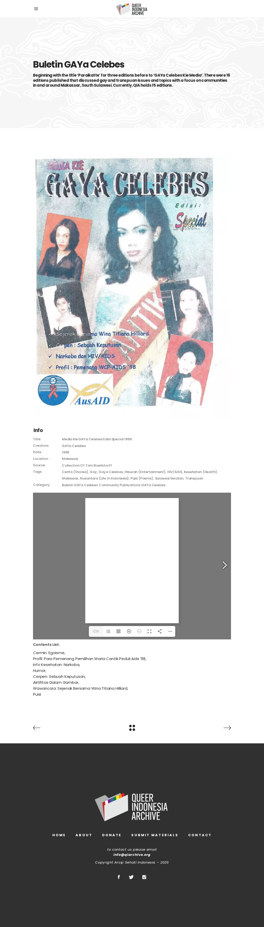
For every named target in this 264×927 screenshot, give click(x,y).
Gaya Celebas (110, 471)
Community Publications (120, 485)
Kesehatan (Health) (200, 471)
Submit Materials (154, 835)
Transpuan (194, 478)
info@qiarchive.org (132, 854)
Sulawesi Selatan (169, 478)
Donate (112, 835)
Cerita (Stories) (75, 471)
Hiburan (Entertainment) (145, 471)
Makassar (70, 478)
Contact (200, 835)
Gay (93, 471)
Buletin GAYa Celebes (80, 485)
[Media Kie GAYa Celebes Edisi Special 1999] (132, 286)
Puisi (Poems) (141, 478)
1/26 (96, 631)
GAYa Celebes (153, 485)
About (84, 835)
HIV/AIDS (174, 471)
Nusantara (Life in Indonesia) (104, 478)
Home (59, 835)
